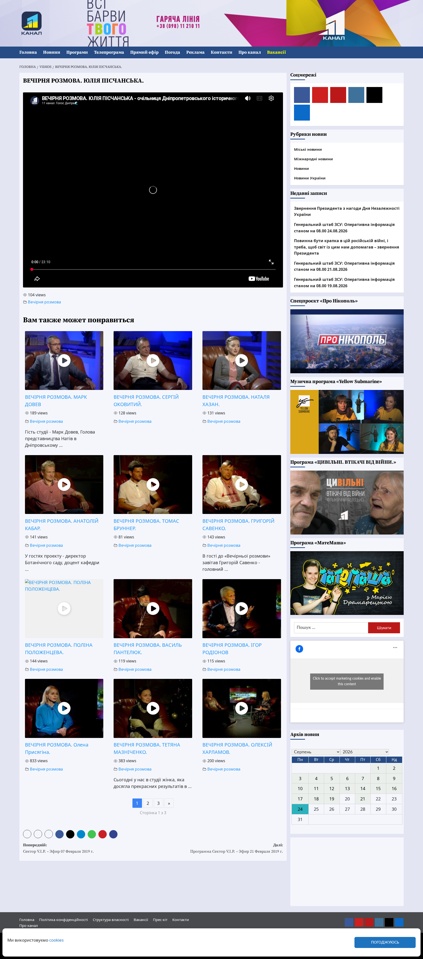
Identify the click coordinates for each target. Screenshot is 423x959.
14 (362, 788)
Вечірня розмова (44, 302)
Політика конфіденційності (63, 919)
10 (300, 788)
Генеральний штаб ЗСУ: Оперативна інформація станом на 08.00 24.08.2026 (344, 228)
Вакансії (276, 52)
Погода (172, 52)
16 (394, 788)
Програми (77, 52)
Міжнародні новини (313, 158)
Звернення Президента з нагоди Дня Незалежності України (347, 211)
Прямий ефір (144, 52)
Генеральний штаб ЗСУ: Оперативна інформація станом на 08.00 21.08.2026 (344, 266)
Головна (28, 52)
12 (331, 788)
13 (347, 788)
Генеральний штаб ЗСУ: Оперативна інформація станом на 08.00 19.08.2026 (344, 282)
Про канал (249, 52)
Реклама (195, 52)
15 (378, 788)
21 (362, 799)
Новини (51, 52)
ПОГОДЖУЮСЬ (385, 942)
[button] (401, 52)
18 (316, 799)
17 (300, 799)
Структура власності (111, 919)
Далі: (236, 848)
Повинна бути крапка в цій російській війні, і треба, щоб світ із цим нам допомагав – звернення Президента (346, 247)
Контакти (221, 52)
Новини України (310, 177)
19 (331, 799)
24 (300, 809)
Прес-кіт (160, 919)
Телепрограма (109, 52)
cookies (56, 940)
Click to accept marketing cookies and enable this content (347, 681)
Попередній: (58, 848)
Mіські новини (308, 149)
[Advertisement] (347, 871)
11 (316, 788)
